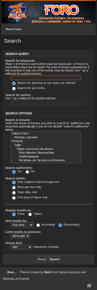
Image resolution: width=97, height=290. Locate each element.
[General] (45, 141)
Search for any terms (30, 88)
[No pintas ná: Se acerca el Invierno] (45, 160)
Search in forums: (18, 119)
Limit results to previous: (23, 231)
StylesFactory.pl (69, 272)
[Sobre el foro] (45, 134)
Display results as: (18, 210)
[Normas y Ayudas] (45, 137)
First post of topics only (32, 197)
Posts (20, 213)
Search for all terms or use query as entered (45, 82)
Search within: (15, 178)
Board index (14, 29)
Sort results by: (16, 220)
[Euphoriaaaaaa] (45, 157)
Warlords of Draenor (16, 278)
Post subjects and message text (37, 181)
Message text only (28, 187)
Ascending (48, 224)
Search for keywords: (20, 60)
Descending (71, 224)
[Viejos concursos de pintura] (45, 149)
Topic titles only (26, 192)
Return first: (14, 243)
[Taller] (45, 145)
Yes (19, 171)
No (32, 171)
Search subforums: (19, 167)
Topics (37, 213)
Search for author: (18, 95)
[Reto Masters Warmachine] (45, 153)
